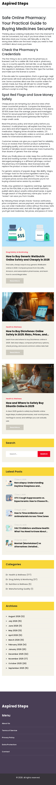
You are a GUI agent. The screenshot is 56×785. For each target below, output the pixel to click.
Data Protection (9, 744)
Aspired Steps (15, 3)
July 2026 (15, 621)
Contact (6, 751)
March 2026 (16, 640)
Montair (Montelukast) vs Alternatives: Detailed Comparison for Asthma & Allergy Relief (32, 545)
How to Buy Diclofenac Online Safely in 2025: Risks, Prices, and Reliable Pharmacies (26, 333)
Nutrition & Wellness (20, 584)
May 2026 (15, 630)
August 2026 (16, 616)
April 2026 (15, 635)
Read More (15, 281)
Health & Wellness (14, 327)
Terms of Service (9, 730)
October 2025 (17, 663)
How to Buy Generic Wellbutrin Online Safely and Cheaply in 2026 (28, 258)
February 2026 (17, 644)
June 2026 (15, 626)
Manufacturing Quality (21, 589)
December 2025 (18, 654)
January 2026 (17, 649)
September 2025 (18, 668)
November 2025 (18, 658)
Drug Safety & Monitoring (17, 252)
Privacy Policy (8, 737)
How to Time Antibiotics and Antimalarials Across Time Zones (31, 515)
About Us (6, 723)
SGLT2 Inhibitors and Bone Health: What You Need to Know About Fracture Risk (31, 530)
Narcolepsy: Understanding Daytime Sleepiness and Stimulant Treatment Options (29, 484)
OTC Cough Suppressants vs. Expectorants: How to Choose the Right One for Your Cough (31, 500)
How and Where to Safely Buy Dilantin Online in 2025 (25, 404)
